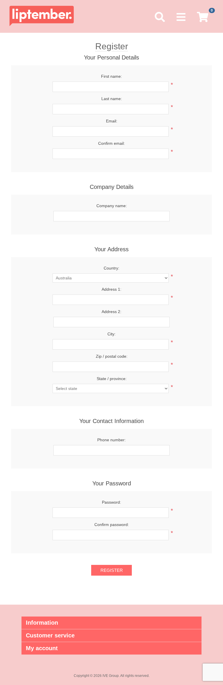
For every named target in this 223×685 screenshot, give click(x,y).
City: (111, 334)
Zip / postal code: (111, 356)
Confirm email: (111, 143)
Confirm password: (111, 524)
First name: (111, 76)
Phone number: (111, 440)
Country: (111, 268)
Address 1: (111, 289)
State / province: (112, 378)
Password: (111, 502)
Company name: (111, 205)
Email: (111, 121)
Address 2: (111, 311)
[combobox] (111, 299)
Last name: (111, 98)
